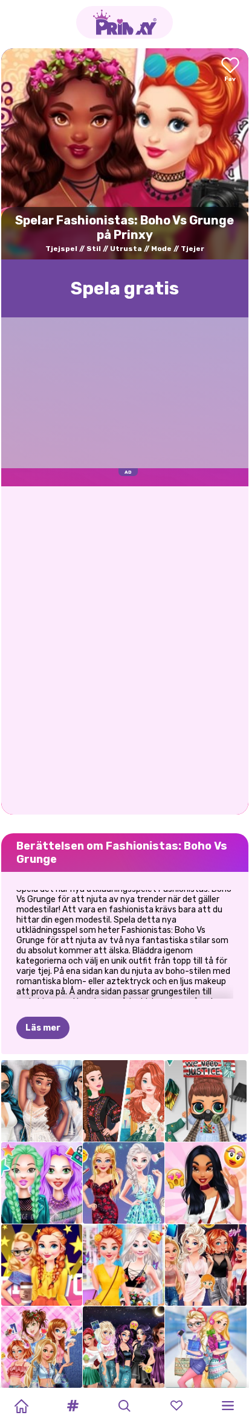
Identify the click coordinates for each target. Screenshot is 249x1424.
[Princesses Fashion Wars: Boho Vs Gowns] (123, 1101)
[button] (73, 1406)
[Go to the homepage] (124, 22)
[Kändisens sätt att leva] (42, 1183)
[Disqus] (124, 649)
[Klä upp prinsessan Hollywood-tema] (42, 1265)
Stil (93, 248)
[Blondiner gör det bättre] (123, 1183)
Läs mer (42, 1028)
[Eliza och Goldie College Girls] (206, 1347)
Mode (161, 248)
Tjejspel (61, 248)
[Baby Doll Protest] (206, 1101)
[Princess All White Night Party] (42, 1101)
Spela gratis (125, 288)
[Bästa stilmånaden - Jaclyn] (206, 1183)
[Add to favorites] (230, 70)
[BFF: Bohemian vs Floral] (123, 1265)
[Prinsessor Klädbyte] (206, 1265)
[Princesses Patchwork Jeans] (42, 1347)
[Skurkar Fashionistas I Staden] (123, 1347)
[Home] (21, 1406)
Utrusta (126, 248)
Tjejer (192, 248)
